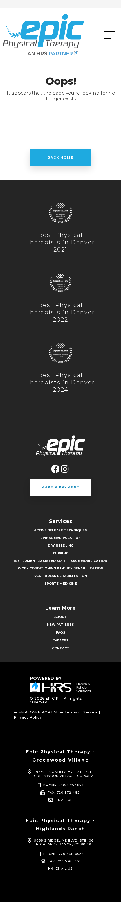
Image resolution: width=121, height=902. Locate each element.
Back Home (60, 158)
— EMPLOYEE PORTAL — (38, 712)
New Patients (60, 625)
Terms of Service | (82, 712)
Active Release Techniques (60, 530)
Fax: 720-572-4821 (64, 793)
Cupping (60, 553)
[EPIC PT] (53, 35)
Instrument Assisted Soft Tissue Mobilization (60, 561)
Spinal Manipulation (61, 538)
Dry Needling (60, 546)
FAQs (60, 632)
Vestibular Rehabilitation (60, 576)
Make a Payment (60, 487)
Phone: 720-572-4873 (63, 785)
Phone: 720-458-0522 (63, 854)
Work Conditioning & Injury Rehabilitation (60, 568)
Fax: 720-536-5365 (64, 861)
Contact (60, 648)
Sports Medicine (60, 583)
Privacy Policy (28, 717)
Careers (60, 640)
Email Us (64, 800)
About (60, 617)
